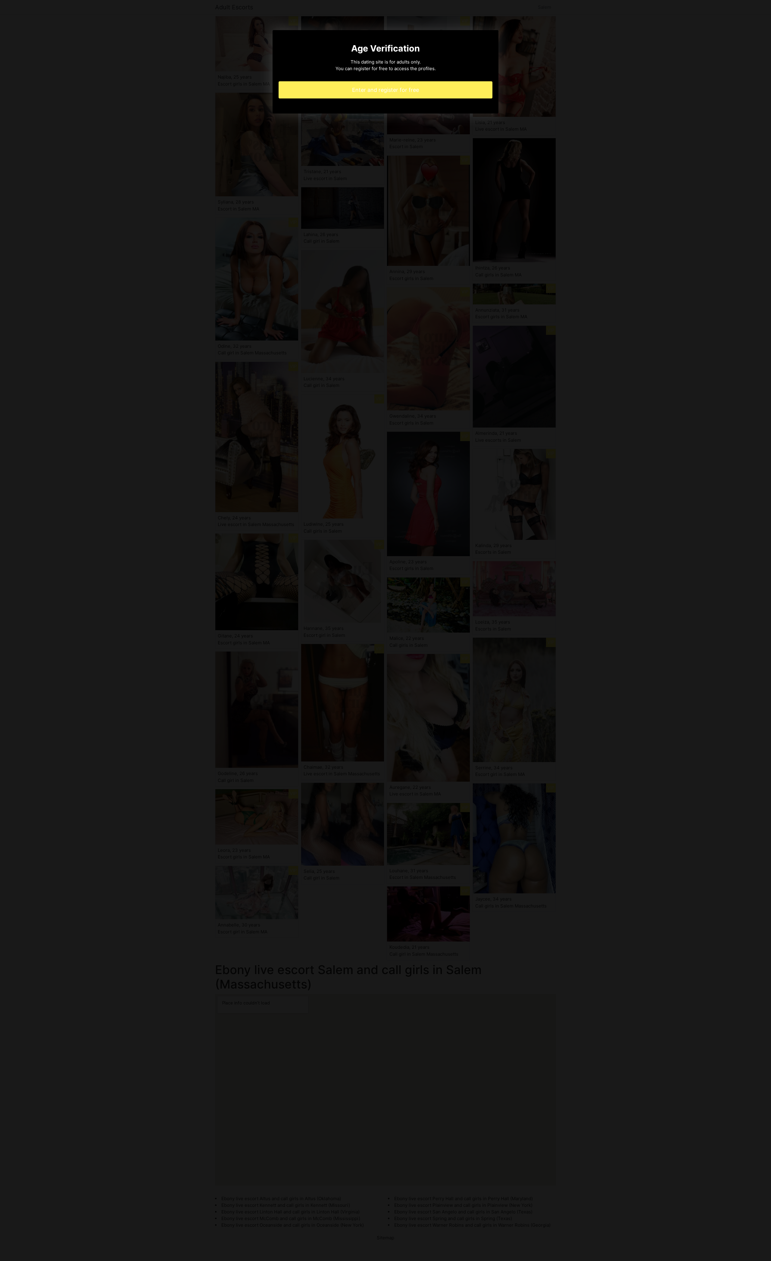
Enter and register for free (385, 90)
